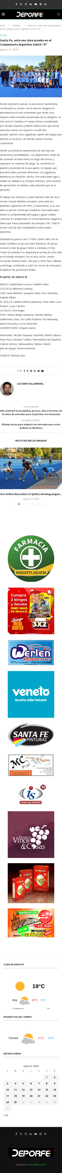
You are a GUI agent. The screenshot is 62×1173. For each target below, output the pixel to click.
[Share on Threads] (35, 370)
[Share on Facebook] (24, 370)
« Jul (5, 1115)
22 (46, 1096)
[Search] (58, 14)
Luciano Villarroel (30, 383)
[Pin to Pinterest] (31, 370)
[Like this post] (20, 370)
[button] (3, 476)
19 (23, 1096)
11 (15, 1089)
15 (46, 1089)
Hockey (16, 25)
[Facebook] (16, 4)
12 (23, 1089)
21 (39, 1096)
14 (39, 1089)
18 (15, 1096)
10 (7, 1089)
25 (15, 1102)
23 (54, 1096)
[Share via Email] (42, 370)
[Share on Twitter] (27, 370)
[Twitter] (21, 4)
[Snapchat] (41, 4)
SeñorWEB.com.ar (36, 1164)
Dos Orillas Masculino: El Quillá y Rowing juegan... (31, 494)
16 (54, 1089)
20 (31, 1096)
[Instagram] (26, 4)
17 (7, 1096)
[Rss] (45, 4)
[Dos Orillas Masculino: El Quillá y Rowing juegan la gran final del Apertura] (31, 468)
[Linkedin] (31, 4)
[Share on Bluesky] (38, 370)
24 (7, 1102)
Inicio (2, 25)
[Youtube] (36, 4)
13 (31, 1089)
